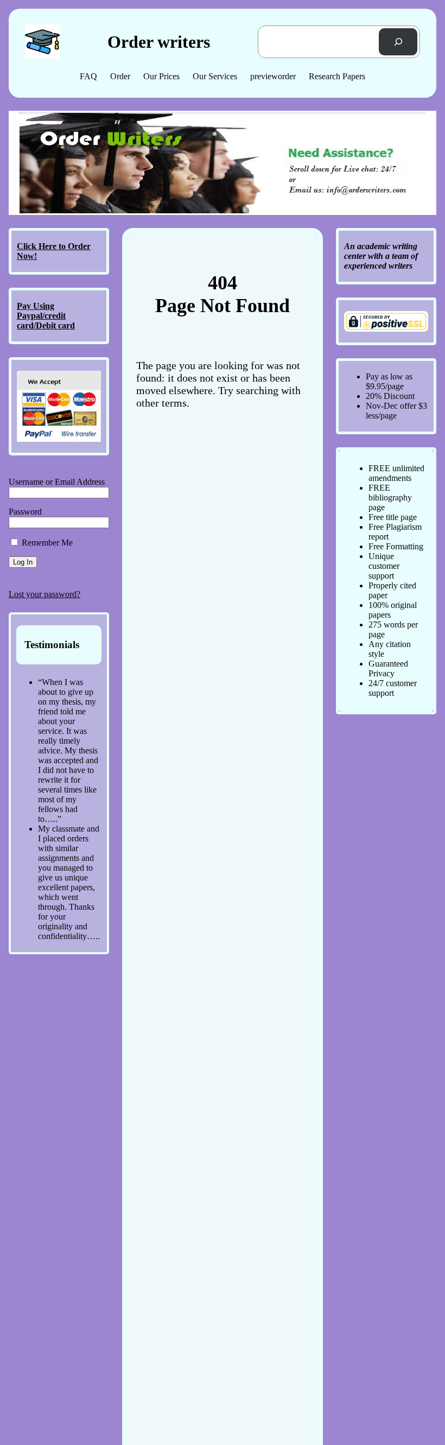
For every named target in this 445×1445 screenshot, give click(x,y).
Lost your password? (44, 594)
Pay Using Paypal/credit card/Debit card (46, 315)
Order (120, 76)
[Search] (398, 41)
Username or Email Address (57, 481)
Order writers (158, 42)
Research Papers (337, 76)
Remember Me (46, 542)
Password (25, 511)
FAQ (88, 76)
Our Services (215, 76)
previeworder (273, 76)
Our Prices (161, 76)
